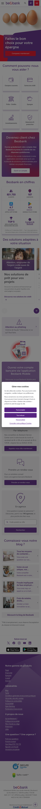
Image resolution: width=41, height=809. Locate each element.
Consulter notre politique (20, 423)
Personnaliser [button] (20, 420)
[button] (20, 410)
